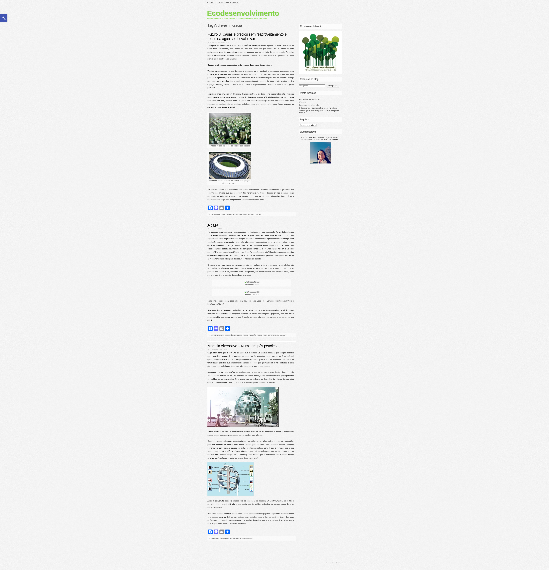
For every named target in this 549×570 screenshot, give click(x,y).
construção (229, 335)
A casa (212, 225)
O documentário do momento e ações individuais (318, 108)
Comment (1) (259, 214)
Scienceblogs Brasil (228, 3)
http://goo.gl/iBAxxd (284, 301)
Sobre (210, 3)
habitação (243, 214)
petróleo (239, 538)
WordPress (339, 563)
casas (223, 214)
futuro (237, 214)
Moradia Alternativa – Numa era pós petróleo (242, 346)
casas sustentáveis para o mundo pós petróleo (255, 382)
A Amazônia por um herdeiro (310, 99)
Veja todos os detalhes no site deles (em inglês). (238, 458)
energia (245, 335)
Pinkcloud (220, 382)
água (214, 214)
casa (218, 214)
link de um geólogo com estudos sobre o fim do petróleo (253, 517)
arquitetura (216, 335)
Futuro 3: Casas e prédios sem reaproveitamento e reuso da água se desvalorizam (246, 36)
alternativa (215, 538)
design (226, 538)
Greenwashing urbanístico (309, 105)
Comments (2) (282, 335)
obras (265, 335)
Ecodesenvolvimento (243, 13)
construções (230, 214)
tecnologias (272, 335)
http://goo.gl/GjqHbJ (215, 304)
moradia (250, 214)
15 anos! (302, 102)
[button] (3, 18)
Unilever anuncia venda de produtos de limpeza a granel (251, 55)
